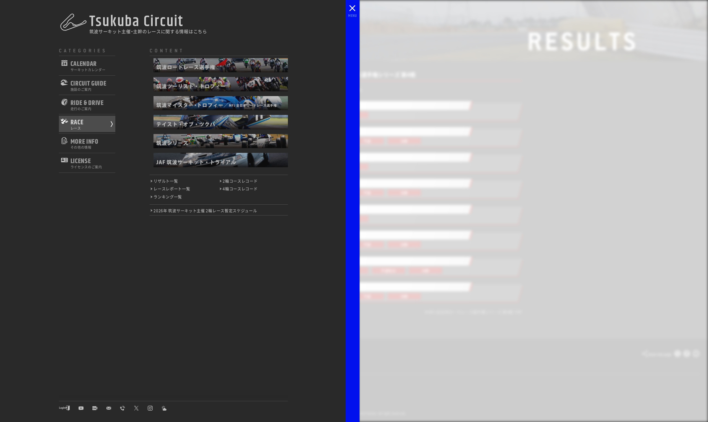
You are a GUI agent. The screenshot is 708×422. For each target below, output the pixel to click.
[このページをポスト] (677, 355)
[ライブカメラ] (99, 408)
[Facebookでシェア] (686, 355)
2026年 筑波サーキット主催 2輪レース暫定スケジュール (205, 210)
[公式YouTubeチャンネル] (85, 408)
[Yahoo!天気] (168, 408)
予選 (367, 140)
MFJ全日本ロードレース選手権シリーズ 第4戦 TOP (475, 312)
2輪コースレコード (240, 181)
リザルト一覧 (165, 181)
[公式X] (140, 408)
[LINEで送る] (696, 355)
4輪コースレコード (240, 189)
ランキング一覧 (167, 197)
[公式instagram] (154, 408)
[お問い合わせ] (113, 408)
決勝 (404, 140)
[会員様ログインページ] (68, 408)
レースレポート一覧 (171, 189)
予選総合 (388, 270)
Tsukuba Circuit (136, 21)
